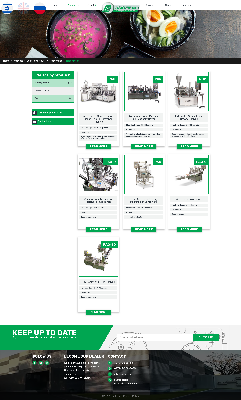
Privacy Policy (131, 396)
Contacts (186, 5)
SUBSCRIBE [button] (206, 337)
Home (54, 5)
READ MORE (98, 146)
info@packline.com (124, 374)
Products (73, 5)
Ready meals (56, 60)
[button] (120, 8)
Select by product (36, 60)
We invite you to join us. (77, 377)
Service (149, 5)
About (91, 5)
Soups (38, 97)
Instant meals (42, 89)
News (168, 5)
